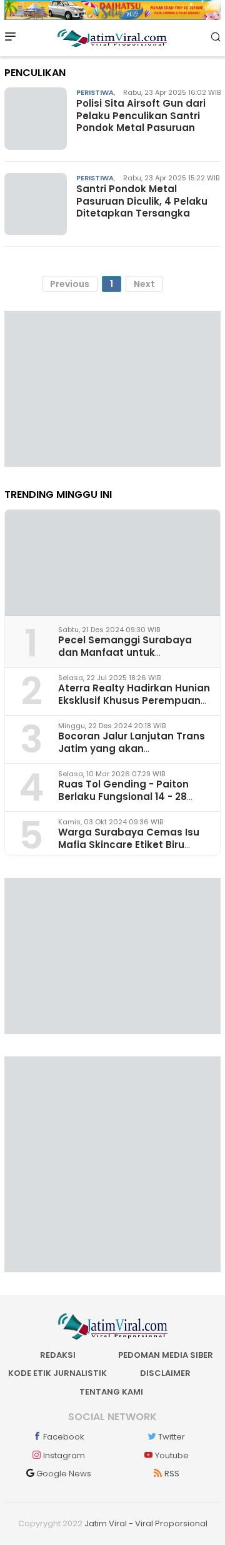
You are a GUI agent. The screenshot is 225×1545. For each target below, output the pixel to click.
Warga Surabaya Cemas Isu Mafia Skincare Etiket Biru (128, 838)
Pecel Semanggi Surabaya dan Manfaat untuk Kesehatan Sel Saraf (125, 651)
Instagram (64, 1455)
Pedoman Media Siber (165, 1355)
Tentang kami (111, 1392)
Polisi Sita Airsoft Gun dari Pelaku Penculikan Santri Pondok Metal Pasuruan (141, 115)
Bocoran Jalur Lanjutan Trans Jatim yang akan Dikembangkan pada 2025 (131, 747)
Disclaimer (165, 1373)
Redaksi (58, 1355)
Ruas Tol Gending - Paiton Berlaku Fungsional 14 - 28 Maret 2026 (123, 795)
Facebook (63, 1437)
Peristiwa (95, 92)
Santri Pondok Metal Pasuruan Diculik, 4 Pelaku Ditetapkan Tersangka (142, 201)
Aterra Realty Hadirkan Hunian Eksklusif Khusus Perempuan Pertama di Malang (134, 699)
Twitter (171, 1437)
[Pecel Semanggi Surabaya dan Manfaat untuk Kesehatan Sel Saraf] (112, 563)
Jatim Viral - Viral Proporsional (146, 1523)
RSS (171, 1473)
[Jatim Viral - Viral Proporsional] (112, 37)
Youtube (172, 1455)
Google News (63, 1473)
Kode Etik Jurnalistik (57, 1373)
